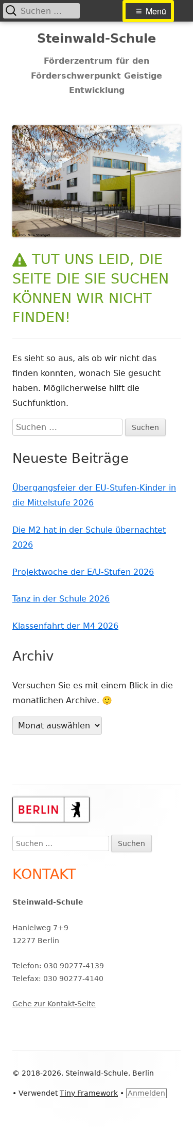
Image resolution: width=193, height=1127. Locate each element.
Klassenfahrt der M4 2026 (65, 626)
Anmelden (146, 1093)
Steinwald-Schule (96, 38)
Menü (156, 11)
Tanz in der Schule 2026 (61, 599)
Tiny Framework (89, 1093)
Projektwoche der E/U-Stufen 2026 (83, 572)
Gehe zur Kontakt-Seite (54, 1004)
